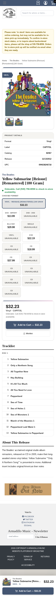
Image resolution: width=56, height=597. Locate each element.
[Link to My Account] (46, 3)
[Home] (9, 13)
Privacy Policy (11, 558)
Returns (45, 557)
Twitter (29, 519)
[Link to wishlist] (38, 3)
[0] (53, 3)
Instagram (28, 522)
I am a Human (41, 537)
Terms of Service (28, 558)
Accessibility (28, 565)
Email (29, 525)
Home (4, 61)
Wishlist (29, 334)
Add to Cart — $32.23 (30, 325)
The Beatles (14, 61)
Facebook (29, 516)
